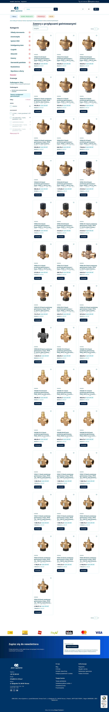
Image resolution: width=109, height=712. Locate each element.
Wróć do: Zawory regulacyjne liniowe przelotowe (19, 91)
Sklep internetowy (54, 710)
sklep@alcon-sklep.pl (94, 1)
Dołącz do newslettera (72, 646)
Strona (92, 29)
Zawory (20, 20)
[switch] (104, 706)
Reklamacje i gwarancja (85, 671)
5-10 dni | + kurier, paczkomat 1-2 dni (20, 114)
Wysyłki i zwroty (83, 669)
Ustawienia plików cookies (63, 683)
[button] (56, 9)
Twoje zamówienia (61, 681)
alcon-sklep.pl (13, 20)
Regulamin (24, 1)
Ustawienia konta (60, 685)
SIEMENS (14, 106)
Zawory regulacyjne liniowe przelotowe (32, 20)
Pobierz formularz (84, 673)
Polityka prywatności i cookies (64, 673)
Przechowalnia (60, 688)
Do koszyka (38, 69)
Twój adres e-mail (69, 644)
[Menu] (107, 696)
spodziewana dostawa (17, 122)
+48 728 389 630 (83, 1)
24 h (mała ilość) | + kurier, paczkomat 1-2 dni (19, 118)
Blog (57, 667)
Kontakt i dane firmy (15, 1)
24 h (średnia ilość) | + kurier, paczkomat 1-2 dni (19, 125)
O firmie (58, 669)
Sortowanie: (36, 25)
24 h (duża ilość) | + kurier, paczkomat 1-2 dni (19, 129)
